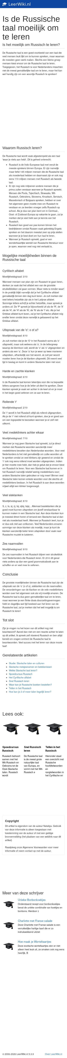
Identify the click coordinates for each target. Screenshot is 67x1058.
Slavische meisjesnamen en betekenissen (30, 666)
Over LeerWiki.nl (53, 1054)
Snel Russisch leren (19, 681)
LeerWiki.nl (19, 4)
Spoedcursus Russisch (20, 674)
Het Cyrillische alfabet (20, 677)
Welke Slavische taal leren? (23, 670)
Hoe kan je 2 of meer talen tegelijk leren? (30, 691)
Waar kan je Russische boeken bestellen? (30, 684)
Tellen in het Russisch (20, 688)
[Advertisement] (33, 110)
